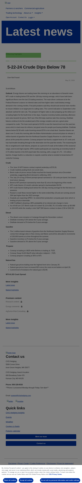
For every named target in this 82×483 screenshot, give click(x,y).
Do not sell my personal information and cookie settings (60, 480)
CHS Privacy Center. (55, 474)
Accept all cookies (26, 480)
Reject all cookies (10, 480)
